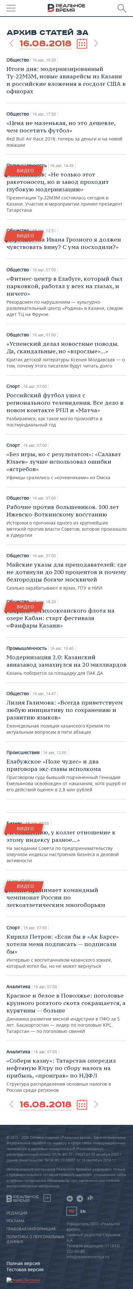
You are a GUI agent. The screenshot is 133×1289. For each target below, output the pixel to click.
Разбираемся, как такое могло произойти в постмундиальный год (64, 409)
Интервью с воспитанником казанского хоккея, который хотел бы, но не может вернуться (62, 951)
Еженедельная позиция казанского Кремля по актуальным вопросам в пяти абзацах (64, 717)
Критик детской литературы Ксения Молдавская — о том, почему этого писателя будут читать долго (65, 354)
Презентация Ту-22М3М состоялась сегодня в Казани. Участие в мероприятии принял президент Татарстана (64, 192)
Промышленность (26, 648)
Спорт (13, 386)
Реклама (15, 1221)
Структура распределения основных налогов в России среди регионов (61, 1075)
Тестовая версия (25, 1269)
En (83, 1211)
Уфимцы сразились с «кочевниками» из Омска (63, 465)
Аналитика (18, 986)
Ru (71, 1211)
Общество (17, 59)
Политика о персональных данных (35, 1239)
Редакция (16, 1213)
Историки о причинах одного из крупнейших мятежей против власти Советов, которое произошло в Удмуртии (66, 520)
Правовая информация (31, 1229)
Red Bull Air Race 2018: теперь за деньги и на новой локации (64, 133)
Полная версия (23, 1263)
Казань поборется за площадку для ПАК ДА (66, 664)
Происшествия (23, 752)
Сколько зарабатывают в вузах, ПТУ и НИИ (66, 576)
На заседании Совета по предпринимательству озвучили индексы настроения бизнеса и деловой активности (62, 846)
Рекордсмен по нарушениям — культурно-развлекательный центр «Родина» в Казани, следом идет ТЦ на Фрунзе (64, 296)
